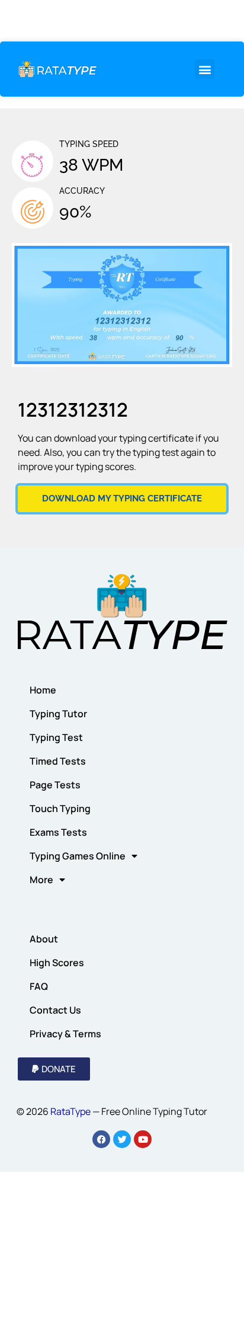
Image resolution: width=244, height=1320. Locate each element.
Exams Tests (58, 832)
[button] (204, 69)
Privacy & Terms (65, 1033)
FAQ (39, 986)
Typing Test (56, 737)
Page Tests (55, 784)
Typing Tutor (58, 713)
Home (43, 689)
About (44, 938)
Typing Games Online (78, 855)
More (41, 879)
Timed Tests (58, 761)
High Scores (57, 962)
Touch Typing (60, 808)
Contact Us (55, 1010)
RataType (70, 1111)
